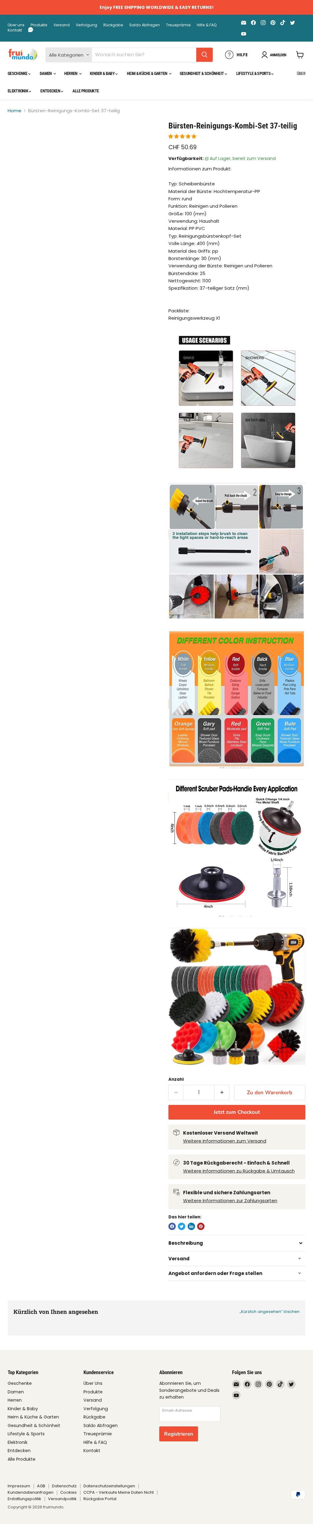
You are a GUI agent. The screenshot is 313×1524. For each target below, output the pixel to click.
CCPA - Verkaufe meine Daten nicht (118, 1492)
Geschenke (18, 73)
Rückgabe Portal (99, 1499)
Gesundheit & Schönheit (202, 73)
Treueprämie (178, 25)
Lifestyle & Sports (253, 73)
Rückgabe (113, 25)
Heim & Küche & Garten (147, 73)
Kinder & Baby (102, 73)
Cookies (68, 1492)
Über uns (16, 25)
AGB (41, 1486)
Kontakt (15, 30)
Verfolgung (86, 25)
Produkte (39, 25)
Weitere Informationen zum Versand (224, 1141)
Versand (61, 25)
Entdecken (50, 90)
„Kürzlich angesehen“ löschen (270, 1311)
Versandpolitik (62, 1499)
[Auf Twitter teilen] (181, 1226)
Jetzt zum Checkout (237, 1112)
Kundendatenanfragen (30, 1492)
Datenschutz (64, 1486)
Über (301, 73)
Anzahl (176, 1079)
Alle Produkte (85, 90)
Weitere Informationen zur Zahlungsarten (230, 1200)
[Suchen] (204, 55)
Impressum (19, 1486)
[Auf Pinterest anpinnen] (200, 1226)
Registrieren (178, 1433)
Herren (71, 73)
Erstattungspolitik (24, 1499)
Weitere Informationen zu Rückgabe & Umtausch (239, 1171)
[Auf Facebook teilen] (172, 1226)
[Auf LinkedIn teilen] (191, 1226)
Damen (46, 73)
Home (14, 110)
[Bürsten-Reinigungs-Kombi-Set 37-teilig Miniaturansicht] (17, 136)
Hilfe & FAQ (207, 25)
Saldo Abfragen (144, 25)
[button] (182, 136)
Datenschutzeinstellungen (109, 1486)
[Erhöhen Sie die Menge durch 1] (222, 1092)
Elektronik (18, 90)
